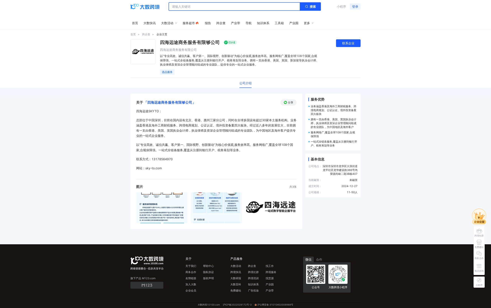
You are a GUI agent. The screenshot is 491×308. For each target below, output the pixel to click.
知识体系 (253, 284)
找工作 (270, 266)
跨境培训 (253, 278)
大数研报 (235, 278)
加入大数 (190, 284)
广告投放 (253, 290)
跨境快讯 (235, 272)
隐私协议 (208, 272)
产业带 (270, 290)
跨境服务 (271, 272)
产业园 (270, 284)
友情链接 (190, 278)
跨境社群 (253, 272)
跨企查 (146, 34)
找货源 (270, 278)
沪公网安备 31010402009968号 (275, 304)
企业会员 (190, 290)
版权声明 (208, 278)
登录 (355, 6)
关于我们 (190, 266)
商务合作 (190, 272)
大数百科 (235, 284)
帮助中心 (208, 266)
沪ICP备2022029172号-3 (237, 304)
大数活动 (235, 266)
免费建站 (235, 290)
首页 (133, 34)
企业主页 (162, 34)
